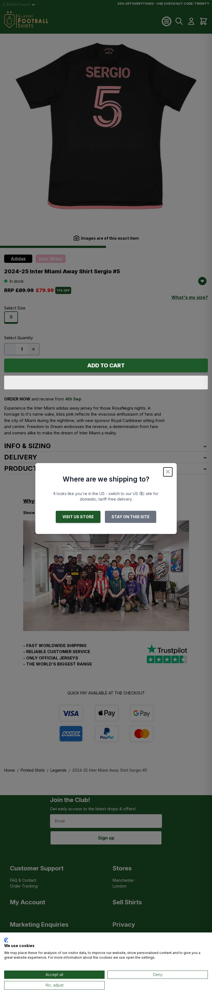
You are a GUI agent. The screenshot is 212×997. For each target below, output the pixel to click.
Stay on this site (131, 516)
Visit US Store (78, 516)
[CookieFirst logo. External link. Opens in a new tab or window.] (6, 940)
